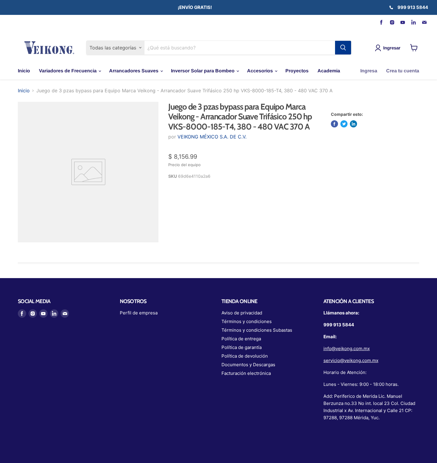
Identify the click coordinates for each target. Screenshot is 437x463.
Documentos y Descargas (248, 364)
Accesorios (260, 70)
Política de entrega (241, 339)
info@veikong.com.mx (346, 348)
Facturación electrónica (246, 373)
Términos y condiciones (246, 321)
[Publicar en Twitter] (344, 123)
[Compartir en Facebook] (334, 123)
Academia (328, 70)
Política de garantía (241, 347)
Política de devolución (244, 356)
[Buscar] (343, 47)
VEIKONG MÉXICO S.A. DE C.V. (211, 137)
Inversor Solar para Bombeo (203, 70)
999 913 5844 (412, 7)
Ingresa (368, 70)
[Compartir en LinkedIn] (353, 123)
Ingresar (391, 47)
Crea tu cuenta (402, 70)
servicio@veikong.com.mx (350, 360)
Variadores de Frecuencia (68, 70)
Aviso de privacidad (241, 313)
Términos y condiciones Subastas (256, 330)
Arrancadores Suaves (134, 70)
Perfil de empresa (139, 313)
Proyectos (297, 70)
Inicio (24, 70)
